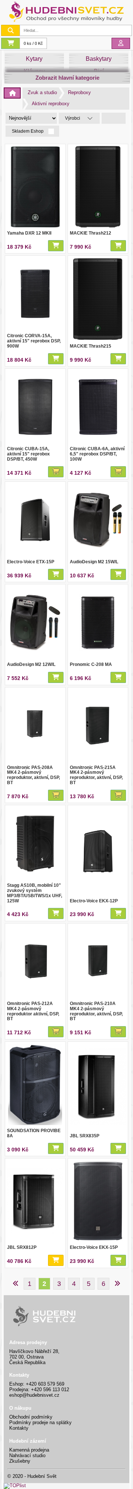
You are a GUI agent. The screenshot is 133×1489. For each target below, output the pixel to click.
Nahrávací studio (27, 1455)
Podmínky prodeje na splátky (40, 1422)
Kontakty (18, 1428)
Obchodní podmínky (30, 1417)
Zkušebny (19, 1461)
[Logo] (66, 21)
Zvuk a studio (42, 92)
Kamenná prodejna (29, 1450)
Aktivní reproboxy (50, 103)
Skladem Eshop (28, 131)
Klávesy (34, 71)
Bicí (99, 71)
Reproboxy (79, 92)
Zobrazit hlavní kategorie (67, 77)
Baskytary (99, 59)
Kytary (34, 59)
